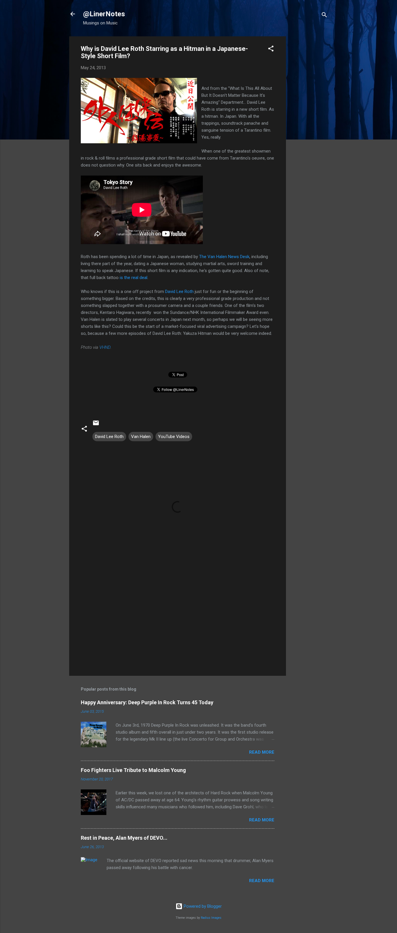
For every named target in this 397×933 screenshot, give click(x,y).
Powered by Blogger (202, 906)
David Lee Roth (179, 291)
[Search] (324, 16)
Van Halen (141, 436)
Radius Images (211, 918)
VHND (104, 347)
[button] (270, 49)
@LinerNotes (104, 14)
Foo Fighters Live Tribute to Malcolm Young (133, 770)
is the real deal (133, 277)
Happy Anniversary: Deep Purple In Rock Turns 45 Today (147, 702)
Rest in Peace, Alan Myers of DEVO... (124, 838)
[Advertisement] (309, 123)
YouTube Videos (173, 436)
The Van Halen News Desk (224, 256)
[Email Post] (95, 425)
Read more (261, 752)
